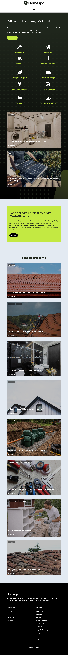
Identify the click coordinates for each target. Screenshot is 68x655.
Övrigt (10, 153)
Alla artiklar (12, 37)
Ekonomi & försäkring (14, 421)
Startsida (9, 611)
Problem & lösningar (14, 343)
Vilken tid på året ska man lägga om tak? (26, 409)
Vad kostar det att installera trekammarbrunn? (28, 450)
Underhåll (18, 304)
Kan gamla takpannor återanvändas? (24, 569)
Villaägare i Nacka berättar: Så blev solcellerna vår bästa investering (33, 179)
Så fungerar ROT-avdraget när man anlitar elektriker (31, 489)
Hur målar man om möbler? (20, 530)
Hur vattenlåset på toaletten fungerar (24, 370)
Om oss (13, 235)
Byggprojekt (12, 114)
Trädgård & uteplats (41, 623)
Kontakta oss (10, 617)
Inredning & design (13, 501)
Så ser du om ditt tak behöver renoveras (25, 331)
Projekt (23, 421)
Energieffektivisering (26, 462)
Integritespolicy (11, 623)
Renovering (11, 304)
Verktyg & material (41, 633)
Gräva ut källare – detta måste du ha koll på (27, 141)
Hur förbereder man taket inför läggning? (26, 292)
